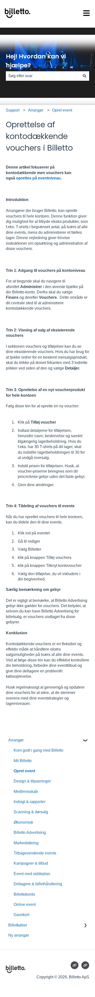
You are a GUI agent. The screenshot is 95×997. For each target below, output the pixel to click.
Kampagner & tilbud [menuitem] (31, 863)
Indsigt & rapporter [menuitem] (29, 802)
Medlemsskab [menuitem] (26, 791)
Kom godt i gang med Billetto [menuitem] (38, 750)
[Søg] (84, 75)
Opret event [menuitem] (24, 771)
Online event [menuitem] (25, 904)
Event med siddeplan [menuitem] (32, 874)
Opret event (62, 110)
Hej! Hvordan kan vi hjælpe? (36, 61)
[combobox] (43, 75)
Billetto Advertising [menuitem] (30, 832)
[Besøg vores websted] (74, 965)
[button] (85, 741)
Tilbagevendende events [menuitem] (35, 853)
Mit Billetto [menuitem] (23, 761)
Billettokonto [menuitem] (24, 894)
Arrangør (35, 110)
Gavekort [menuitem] (21, 915)
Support (12, 110)
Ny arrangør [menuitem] (18, 935)
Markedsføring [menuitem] (26, 843)
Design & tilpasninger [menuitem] (32, 781)
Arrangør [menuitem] (16, 740)
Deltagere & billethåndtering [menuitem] (38, 884)
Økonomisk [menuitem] (23, 822)
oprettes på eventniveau (38, 178)
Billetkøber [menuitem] (17, 925)
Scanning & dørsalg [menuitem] (31, 812)
